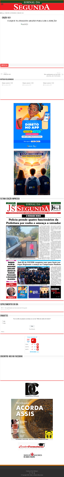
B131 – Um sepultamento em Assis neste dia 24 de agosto (14, 308)
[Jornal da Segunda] (32, 5)
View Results (32, 329)
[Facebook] (31, 473)
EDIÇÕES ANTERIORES (10, 13)
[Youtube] (34, 473)
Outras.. (3, 331)
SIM (4, 321)
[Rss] (29, 473)
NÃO (4, 323)
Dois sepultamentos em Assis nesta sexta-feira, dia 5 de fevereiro (52, 74)
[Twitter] (32, 473)
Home (2, 13)
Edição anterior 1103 (7, 83)
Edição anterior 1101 (48, 83)
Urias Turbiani (34, 471)
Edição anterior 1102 (28, 83)
